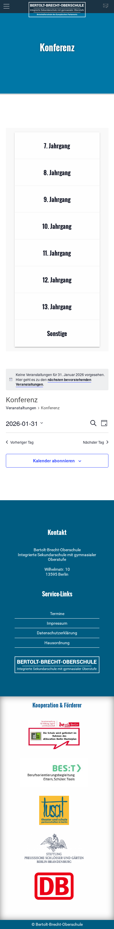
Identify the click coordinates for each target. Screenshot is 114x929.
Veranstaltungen (21, 407)
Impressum (57, 623)
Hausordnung (57, 642)
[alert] (57, 379)
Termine (57, 613)
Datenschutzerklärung (57, 633)
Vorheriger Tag (22, 442)
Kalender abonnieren (54, 460)
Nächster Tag (93, 442)
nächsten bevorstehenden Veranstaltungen (53, 382)
